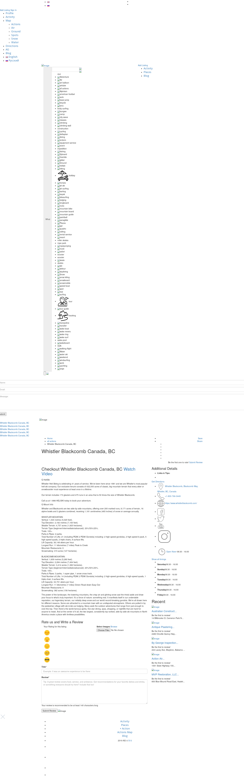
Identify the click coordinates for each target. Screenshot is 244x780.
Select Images (103, 626)
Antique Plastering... (163, 627)
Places (147, 72)
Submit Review (195, 462)
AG (7, 49)
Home (50, 438)
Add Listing (5, 10)
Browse (114, 626)
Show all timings (159, 559)
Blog (8, 53)
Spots (14, 35)
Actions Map (124, 732)
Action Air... (158, 658)
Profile (10, 13)
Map (8, 20)
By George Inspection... (165, 642)
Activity (10, 16)
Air (13, 27)
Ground (15, 31)
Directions (12, 46)
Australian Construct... (164, 611)
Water (15, 42)
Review (45, 677)
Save (200, 438)
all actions (51, 441)
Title (44, 666)
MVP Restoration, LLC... (165, 674)
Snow (14, 38)
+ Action (125, 728)
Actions (15, 24)
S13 (130, 740)
